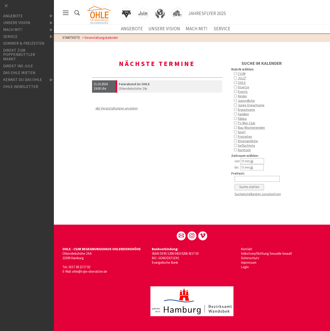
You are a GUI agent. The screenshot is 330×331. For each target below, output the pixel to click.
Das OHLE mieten (19, 73)
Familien (243, 114)
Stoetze (243, 87)
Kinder (242, 96)
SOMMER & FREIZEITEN (23, 43)
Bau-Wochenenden (251, 127)
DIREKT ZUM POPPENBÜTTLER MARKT (19, 55)
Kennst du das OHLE (22, 79)
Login (245, 267)
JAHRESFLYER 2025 (207, 13)
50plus (242, 118)
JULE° (242, 78)
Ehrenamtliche (248, 141)
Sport (242, 132)
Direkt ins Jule (18, 66)
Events (243, 92)
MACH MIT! (197, 28)
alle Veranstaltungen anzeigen (116, 108)
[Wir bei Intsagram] (191, 235)
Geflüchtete (246, 145)
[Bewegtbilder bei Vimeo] (202, 235)
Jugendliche (246, 101)
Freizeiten (245, 136)
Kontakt (246, 249)
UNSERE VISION (164, 28)
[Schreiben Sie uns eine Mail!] (181, 235)
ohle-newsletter (20, 86)
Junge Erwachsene (251, 105)
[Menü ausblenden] (6, 6)
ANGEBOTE (132, 28)
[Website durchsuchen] (77, 13)
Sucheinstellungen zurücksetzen (258, 194)
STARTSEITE (71, 37)
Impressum (248, 262)
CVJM (241, 74)
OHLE (242, 83)
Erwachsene (246, 109)
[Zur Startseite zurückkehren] (99, 8)
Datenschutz (250, 258)
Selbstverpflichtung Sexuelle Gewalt (266, 253)
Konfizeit (244, 150)
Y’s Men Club (246, 123)
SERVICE (221, 28)
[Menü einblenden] (65, 13)
